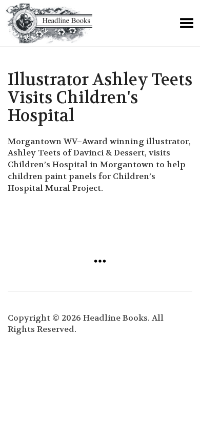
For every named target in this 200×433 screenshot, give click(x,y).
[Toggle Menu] (186, 23)
